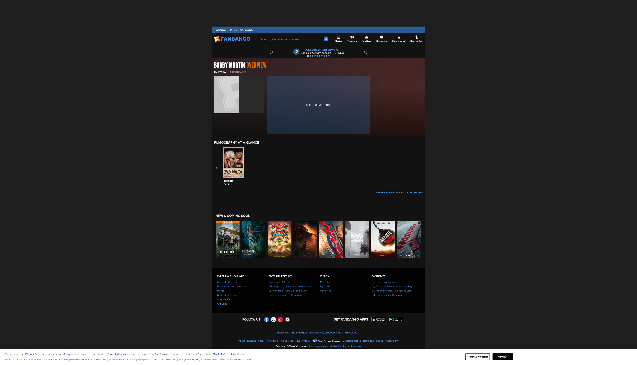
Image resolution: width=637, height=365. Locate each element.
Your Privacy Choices (329, 340)
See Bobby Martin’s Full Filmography (399, 192)
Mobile (220, 290)
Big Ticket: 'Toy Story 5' (383, 282)
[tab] (308, 56)
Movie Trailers (327, 282)
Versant (30, 354)
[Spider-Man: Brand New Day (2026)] (331, 239)
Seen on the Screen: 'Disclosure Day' (288, 290)
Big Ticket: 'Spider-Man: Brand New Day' (392, 286)
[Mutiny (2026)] (409, 239)
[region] (318, 357)
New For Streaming (227, 295)
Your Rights (218, 354)
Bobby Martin (229, 65)
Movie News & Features (281, 282)
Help (340, 332)
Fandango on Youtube (287, 319)
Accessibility (391, 340)
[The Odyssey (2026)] (305, 239)
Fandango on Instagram (280, 319)
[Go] (326, 38)
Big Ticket (325, 286)
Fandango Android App (396, 319)
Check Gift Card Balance (291, 332)
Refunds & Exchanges (322, 332)
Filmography (238, 72)
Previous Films (219, 168)
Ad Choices (287, 340)
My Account (352, 332)
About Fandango (247, 340)
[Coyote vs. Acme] (383, 239)
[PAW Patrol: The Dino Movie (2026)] (280, 239)
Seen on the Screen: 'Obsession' (286, 295)
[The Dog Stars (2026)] (228, 239)
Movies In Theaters (227, 282)
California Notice (352, 340)
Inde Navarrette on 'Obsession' (388, 295)
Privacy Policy (302, 340)
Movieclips (325, 290)
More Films (417, 168)
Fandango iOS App (378, 319)
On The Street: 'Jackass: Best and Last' (391, 290)
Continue (502, 356)
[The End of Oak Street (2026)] (357, 239)
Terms (67, 354)
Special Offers (224, 299)
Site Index (273, 340)
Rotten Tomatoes (352, 346)
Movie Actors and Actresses (231, 286)
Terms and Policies (373, 340)
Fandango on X (273, 319)
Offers (233, 30)
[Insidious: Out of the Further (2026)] (254, 239)
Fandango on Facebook (266, 319)
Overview (220, 72)
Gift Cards (221, 30)
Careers (262, 340)
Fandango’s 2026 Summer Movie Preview (290, 286)
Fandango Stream (318, 346)
